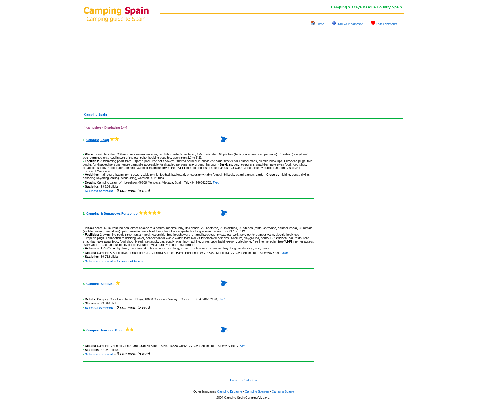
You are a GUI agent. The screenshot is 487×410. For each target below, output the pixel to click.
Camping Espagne (229, 391)
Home (320, 24)
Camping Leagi (97, 140)
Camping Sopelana (100, 283)
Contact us (249, 380)
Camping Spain (95, 114)
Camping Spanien (257, 391)
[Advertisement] (243, 67)
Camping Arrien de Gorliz (105, 330)
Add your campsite (350, 24)
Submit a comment (99, 191)
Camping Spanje (283, 391)
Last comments (386, 24)
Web (216, 182)
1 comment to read (131, 261)
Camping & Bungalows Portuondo (112, 213)
